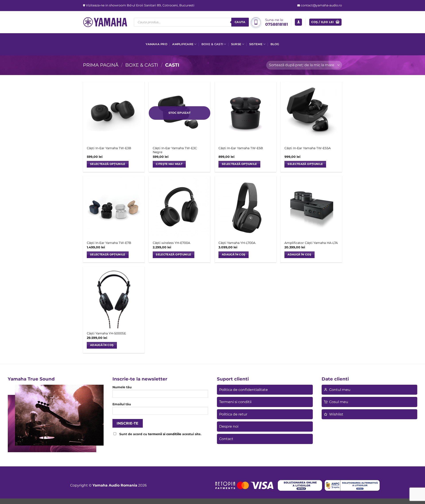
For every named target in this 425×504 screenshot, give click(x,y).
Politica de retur (233, 414)
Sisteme (256, 44)
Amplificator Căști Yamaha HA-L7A (311, 243)
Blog (274, 44)
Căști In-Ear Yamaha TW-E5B (240, 148)
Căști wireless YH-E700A (171, 243)
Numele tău (122, 387)
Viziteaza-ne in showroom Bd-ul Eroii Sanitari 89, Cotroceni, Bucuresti (139, 5)
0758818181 (276, 24)
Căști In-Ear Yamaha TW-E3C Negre (175, 150)
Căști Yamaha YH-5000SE (106, 333)
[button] (298, 22)
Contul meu (339, 390)
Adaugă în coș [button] (233, 254)
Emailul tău (121, 404)
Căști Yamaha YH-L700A (236, 243)
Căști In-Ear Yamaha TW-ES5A (307, 148)
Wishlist (336, 414)
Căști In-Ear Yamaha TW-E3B (109, 148)
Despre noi (228, 426)
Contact (226, 439)
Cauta (240, 22)
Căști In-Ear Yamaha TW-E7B (109, 243)
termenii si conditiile (164, 434)
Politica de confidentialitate (243, 390)
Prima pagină (100, 65)
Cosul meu (338, 402)
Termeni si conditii (235, 402)
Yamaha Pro (156, 44)
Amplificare (182, 44)
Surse (236, 44)
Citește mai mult (169, 164)
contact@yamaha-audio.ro (321, 5)
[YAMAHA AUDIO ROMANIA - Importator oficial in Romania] (105, 22)
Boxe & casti (212, 44)
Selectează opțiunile (107, 164)
